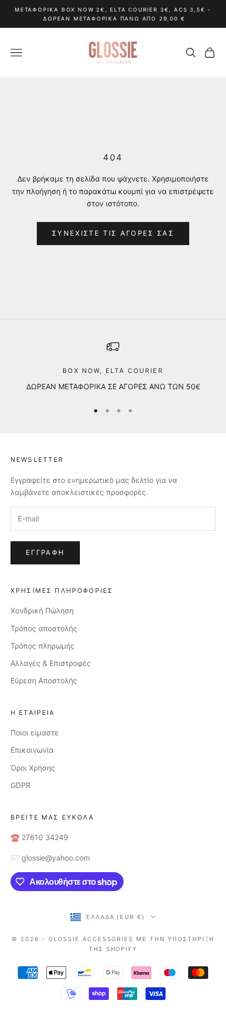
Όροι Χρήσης (33, 767)
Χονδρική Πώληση (42, 610)
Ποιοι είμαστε (35, 732)
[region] (113, 366)
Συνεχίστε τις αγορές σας (113, 233)
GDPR (20, 785)
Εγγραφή (45, 552)
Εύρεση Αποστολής (44, 680)
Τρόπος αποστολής (44, 628)
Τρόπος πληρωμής (43, 645)
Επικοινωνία (32, 749)
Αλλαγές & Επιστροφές (51, 663)
